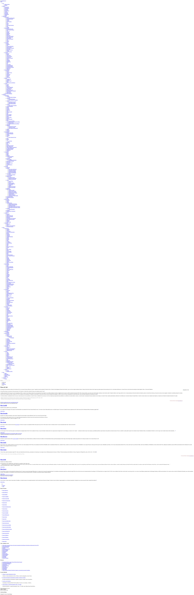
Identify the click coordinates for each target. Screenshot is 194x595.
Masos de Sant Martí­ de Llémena (7, 529)
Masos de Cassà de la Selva (6, 500)
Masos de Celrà (4, 502)
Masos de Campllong (5, 496)
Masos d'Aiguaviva (5, 490)
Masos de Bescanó (5, 492)
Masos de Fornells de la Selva (6, 506)
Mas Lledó (3, 459)
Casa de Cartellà (15, 438)
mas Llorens (17, 424)
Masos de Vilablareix (5, 535)
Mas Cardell (3, 405)
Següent (3, 485)
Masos (3, 383)
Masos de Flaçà (4, 504)
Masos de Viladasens (5, 537)
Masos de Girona (4, 508)
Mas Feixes (3, 428)
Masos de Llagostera (5, 510)
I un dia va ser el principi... (6, 581)
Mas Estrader (4, 413)
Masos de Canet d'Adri (5, 498)
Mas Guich (3, 442)
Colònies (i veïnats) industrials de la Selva (9, 574)
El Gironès (4, 384)
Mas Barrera (3, 436)
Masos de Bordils (4, 494)
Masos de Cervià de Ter (5, 539)
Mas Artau (3, 422)
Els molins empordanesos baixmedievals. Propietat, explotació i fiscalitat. (14, 577)
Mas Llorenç (3, 478)
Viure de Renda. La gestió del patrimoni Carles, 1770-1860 (11, 584)
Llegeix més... (2, 411)
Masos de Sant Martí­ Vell (6, 531)
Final (3, 486)
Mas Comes (3, 449)
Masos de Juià (4, 541)
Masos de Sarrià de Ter (5, 533)
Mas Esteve (3, 469)
